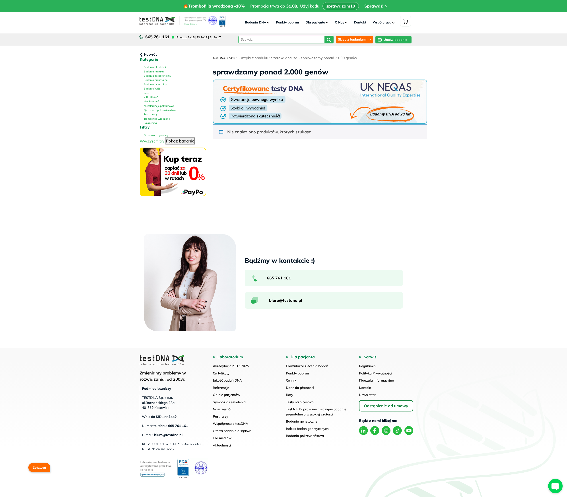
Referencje (221, 388)
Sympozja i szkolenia (229, 402)
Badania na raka (153, 71)
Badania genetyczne (301, 421)
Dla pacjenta (315, 22)
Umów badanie (395, 40)
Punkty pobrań (287, 22)
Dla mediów (222, 438)
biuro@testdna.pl (285, 300)
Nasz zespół (222, 409)
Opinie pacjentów (226, 395)
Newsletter (367, 395)
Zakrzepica (150, 123)
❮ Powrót (148, 54)
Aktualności (222, 445)
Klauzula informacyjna (376, 380)
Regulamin (367, 366)
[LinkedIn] (363, 430)
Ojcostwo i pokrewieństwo (159, 110)
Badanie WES (151, 88)
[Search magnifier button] (328, 40)
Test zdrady (150, 114)
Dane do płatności (300, 388)
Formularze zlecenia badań (307, 366)
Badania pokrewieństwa (305, 436)
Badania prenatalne (155, 80)
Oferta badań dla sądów (232, 431)
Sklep (233, 58)
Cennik (291, 380)
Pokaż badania (180, 141)
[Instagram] (386, 430)
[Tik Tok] (397, 430)
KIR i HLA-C (150, 97)
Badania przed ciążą (155, 84)
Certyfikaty (221, 373)
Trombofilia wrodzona (156, 118)
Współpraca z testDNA (230, 423)
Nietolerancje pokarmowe (158, 105)
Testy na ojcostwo (300, 402)
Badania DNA (255, 22)
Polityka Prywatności (375, 373)
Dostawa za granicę (155, 135)
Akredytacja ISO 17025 (231, 366)
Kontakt (360, 22)
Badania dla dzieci (154, 67)
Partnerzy (220, 416)
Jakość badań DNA (227, 380)
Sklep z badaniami (352, 39)
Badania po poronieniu (157, 75)
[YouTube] (408, 430)
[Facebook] (374, 430)
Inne (146, 93)
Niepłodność (151, 101)
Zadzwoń (39, 467)
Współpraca (382, 22)
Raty (289, 395)
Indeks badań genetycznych (307, 429)
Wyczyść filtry (152, 141)
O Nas (339, 22)
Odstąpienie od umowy (386, 405)
